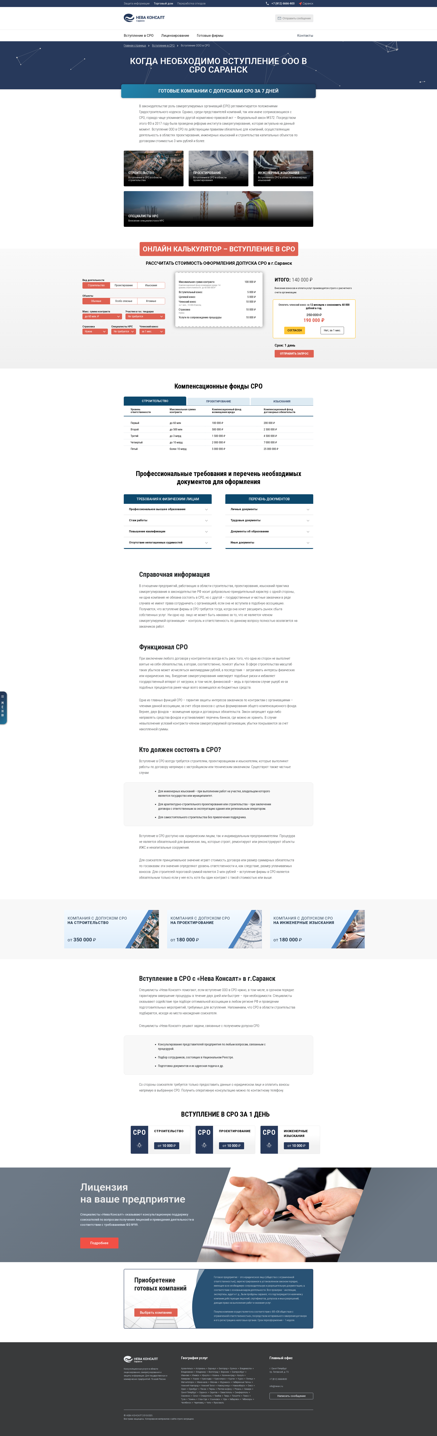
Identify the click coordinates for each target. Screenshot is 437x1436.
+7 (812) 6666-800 (278, 1379)
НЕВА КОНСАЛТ (134, 1415)
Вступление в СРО (163, 45)
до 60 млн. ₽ (92, 316)
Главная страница (135, 45)
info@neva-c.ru (276, 1386)
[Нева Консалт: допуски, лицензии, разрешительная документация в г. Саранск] (146, 17)
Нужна (88, 331)
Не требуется (135, 316)
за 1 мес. (147, 331)
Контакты (305, 35)
